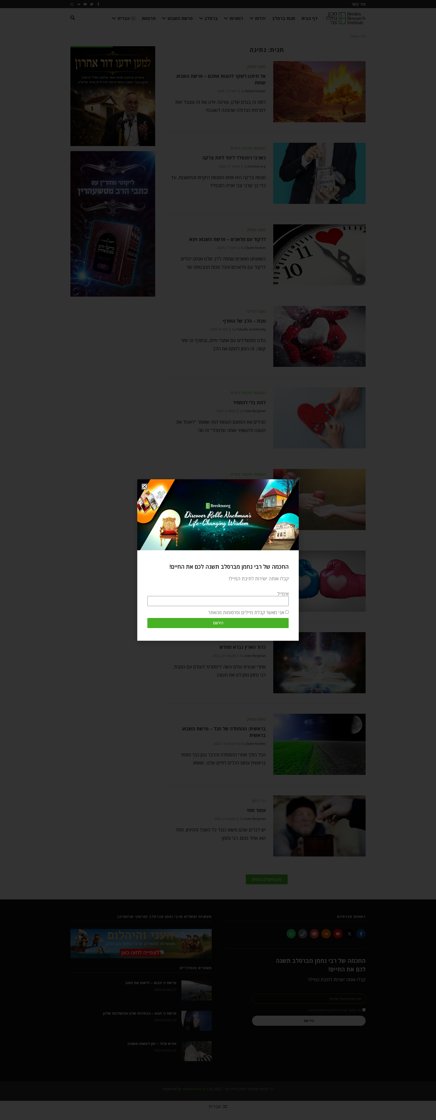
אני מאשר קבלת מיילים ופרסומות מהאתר (246, 612)
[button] (144, 486)
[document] (218, 560)
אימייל (283, 593)
